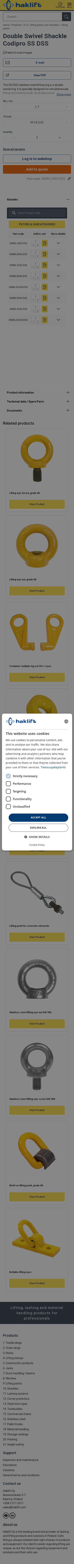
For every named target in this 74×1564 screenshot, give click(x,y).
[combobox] (66, 721)
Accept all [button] (38, 817)
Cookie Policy (37, 845)
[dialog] (37, 782)
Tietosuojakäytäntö (53, 767)
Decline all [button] (38, 827)
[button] (37, 837)
